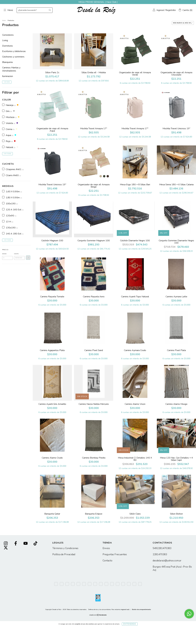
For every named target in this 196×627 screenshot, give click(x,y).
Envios (106, 548)
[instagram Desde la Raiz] (6, 543)
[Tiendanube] (98, 615)
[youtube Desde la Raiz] (26, 543)
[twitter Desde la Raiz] (5, 548)
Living (5, 40)
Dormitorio (7, 45)
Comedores (8, 35)
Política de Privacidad (63, 554)
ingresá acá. (125, 610)
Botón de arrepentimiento (141, 610)
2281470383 (160, 554)
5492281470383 (162, 548)
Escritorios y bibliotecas (14, 51)
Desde (4, 254)
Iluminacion (7, 76)
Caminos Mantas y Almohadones (11, 69)
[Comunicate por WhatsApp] (189, 613)
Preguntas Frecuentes (115, 554)
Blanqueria (7, 62)
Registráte (170, 10)
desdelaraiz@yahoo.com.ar (167, 560)
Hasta (16, 254)
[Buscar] (49, 10)
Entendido (129, 624)
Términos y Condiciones (65, 548)
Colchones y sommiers (13, 56)
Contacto (107, 560)
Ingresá (160, 10)
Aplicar (28, 257)
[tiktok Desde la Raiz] (35, 543)
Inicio (4, 20)
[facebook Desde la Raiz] (16, 543)
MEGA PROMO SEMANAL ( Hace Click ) (98, 2)
